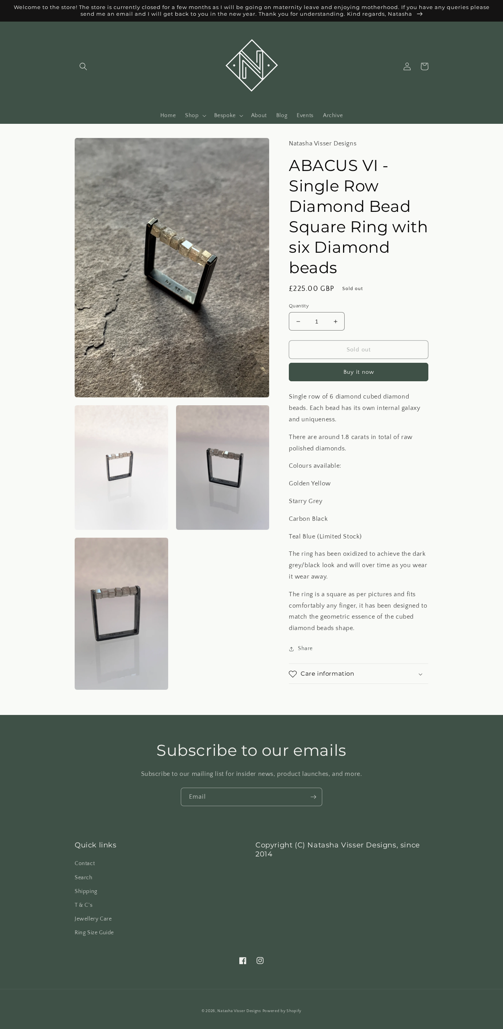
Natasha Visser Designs (239, 1011)
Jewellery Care (93, 919)
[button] (83, 66)
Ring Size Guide (94, 933)
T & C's (83, 905)
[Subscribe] (313, 797)
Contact (85, 863)
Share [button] (305, 648)
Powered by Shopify (282, 1011)
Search (84, 878)
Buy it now (358, 372)
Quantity (299, 306)
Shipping (86, 891)
